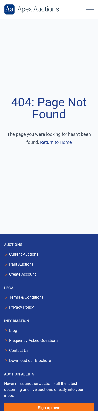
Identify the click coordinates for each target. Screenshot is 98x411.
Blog (13, 330)
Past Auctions (21, 264)
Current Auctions (23, 254)
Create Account (22, 274)
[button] (90, 9)
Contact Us (18, 350)
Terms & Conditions (26, 297)
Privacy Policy (21, 307)
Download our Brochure (30, 360)
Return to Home (56, 142)
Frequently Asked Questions (33, 340)
